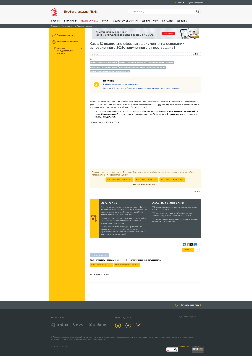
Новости (55, 21)
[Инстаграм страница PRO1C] (118, 326)
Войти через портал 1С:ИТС (126, 264)
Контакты (167, 21)
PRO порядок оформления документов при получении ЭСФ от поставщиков (174, 208)
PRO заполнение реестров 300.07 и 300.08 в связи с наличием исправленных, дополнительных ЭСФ (172, 214)
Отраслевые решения (67, 41)
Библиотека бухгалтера (125, 21)
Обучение (182, 21)
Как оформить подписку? (145, 184)
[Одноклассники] (188, 244)
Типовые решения (66, 35)
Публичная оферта (195, 2)
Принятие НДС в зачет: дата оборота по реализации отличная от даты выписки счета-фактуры (141, 88)
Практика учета (89, 21)
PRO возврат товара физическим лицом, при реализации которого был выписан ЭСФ (175, 220)
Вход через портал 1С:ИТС (172, 179)
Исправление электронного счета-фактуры (120, 84)
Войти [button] (180, 2)
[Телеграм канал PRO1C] (128, 326)
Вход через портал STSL (146, 179)
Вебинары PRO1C (150, 21)
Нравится (188, 250)
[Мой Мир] (195, 244)
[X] (191, 244)
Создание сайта (184, 346)
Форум (105, 21)
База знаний (70, 21)
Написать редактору (189, 305)
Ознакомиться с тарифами (119, 179)
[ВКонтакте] (184, 244)
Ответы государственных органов (65, 51)
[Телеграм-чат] (139, 326)
